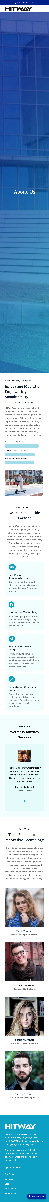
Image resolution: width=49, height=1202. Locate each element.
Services (9, 1179)
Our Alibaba (10, 1174)
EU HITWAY (10, 1188)
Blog (7, 1184)
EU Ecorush (10, 1193)
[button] (22, 801)
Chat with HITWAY (38, 1196)
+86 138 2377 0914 (26, 2)
